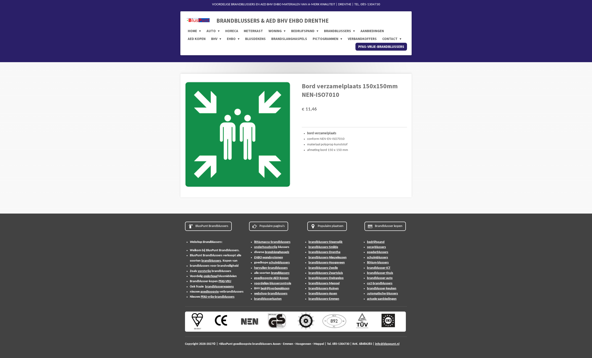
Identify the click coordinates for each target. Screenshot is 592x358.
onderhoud (211, 276)
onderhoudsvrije (265, 247)
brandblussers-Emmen (323, 299)
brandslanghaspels (277, 252)
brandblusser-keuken (381, 288)
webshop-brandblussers (270, 293)
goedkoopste (209, 292)
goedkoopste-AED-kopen (271, 278)
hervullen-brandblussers (271, 268)
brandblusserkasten (268, 299)
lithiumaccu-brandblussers (272, 242)
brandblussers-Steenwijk (325, 242)
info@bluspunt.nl (387, 344)
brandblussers (211, 261)
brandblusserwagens (219, 286)
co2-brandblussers (379, 283)
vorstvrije (204, 271)
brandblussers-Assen (322, 293)
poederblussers (377, 252)
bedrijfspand (376, 242)
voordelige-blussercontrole (272, 283)
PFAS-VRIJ (225, 281)
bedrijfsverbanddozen (275, 288)
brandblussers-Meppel (323, 283)
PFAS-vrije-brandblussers (217, 297)
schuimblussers (279, 262)
